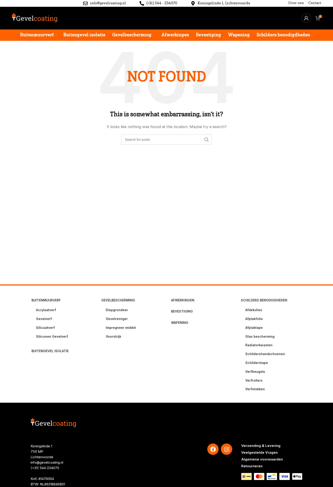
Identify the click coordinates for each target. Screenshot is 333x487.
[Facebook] (213, 449)
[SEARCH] (206, 139)
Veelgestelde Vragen (259, 452)
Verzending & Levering (260, 445)
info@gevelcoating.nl (47, 462)
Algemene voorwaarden (262, 459)
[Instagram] (226, 449)
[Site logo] (34, 18)
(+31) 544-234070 (45, 468)
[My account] (306, 18)
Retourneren (252, 466)
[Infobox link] (104, 3)
